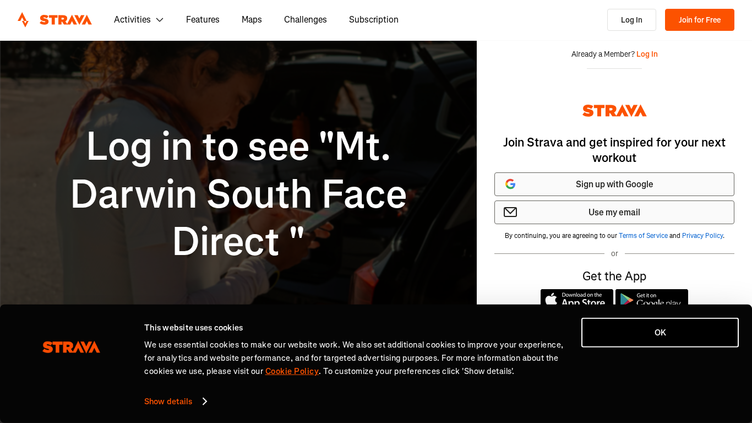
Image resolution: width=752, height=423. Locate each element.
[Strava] (55, 20)
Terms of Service (643, 235)
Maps (252, 19)
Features (203, 19)
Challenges (305, 19)
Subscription (374, 19)
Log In (631, 20)
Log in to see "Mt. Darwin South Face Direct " (238, 194)
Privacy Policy (702, 235)
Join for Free (700, 20)
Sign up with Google (614, 184)
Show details (168, 401)
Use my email (614, 212)
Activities (132, 19)
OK (660, 332)
